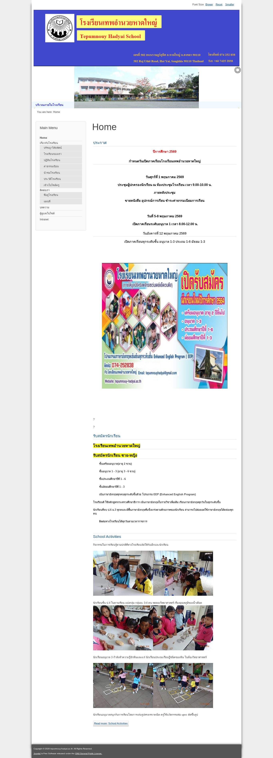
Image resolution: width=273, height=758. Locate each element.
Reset (219, 4)
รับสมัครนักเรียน (106, 436)
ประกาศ (100, 143)
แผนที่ (47, 201)
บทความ (44, 207)
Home (43, 137)
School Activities (107, 536)
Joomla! (37, 753)
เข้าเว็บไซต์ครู (51, 185)
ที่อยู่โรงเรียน (51, 195)
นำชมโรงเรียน (52, 172)
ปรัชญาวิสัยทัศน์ (53, 147)
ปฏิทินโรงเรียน (52, 160)
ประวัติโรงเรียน (52, 178)
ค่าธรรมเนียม (51, 166)
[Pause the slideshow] (229, 87)
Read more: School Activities (111, 723)
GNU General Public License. (88, 753)
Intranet (44, 219)
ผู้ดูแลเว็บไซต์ (47, 213)
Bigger (209, 4)
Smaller (229, 4)
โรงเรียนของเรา (53, 153)
